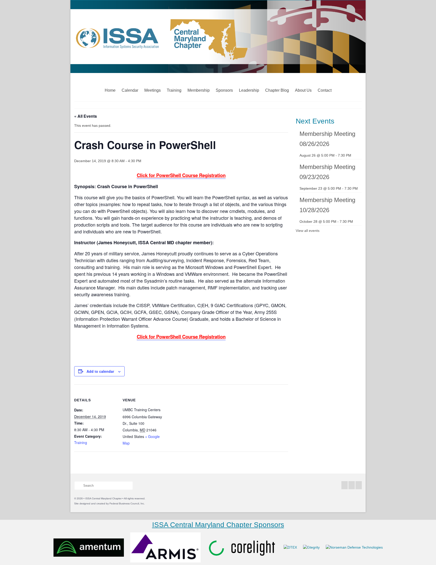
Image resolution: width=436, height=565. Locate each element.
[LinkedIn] (359, 485)
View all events (307, 231)
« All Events (85, 116)
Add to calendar (100, 371)
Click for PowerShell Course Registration (181, 175)
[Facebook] (344, 485)
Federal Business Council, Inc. (127, 503)
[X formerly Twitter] (351, 485)
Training (80, 442)
